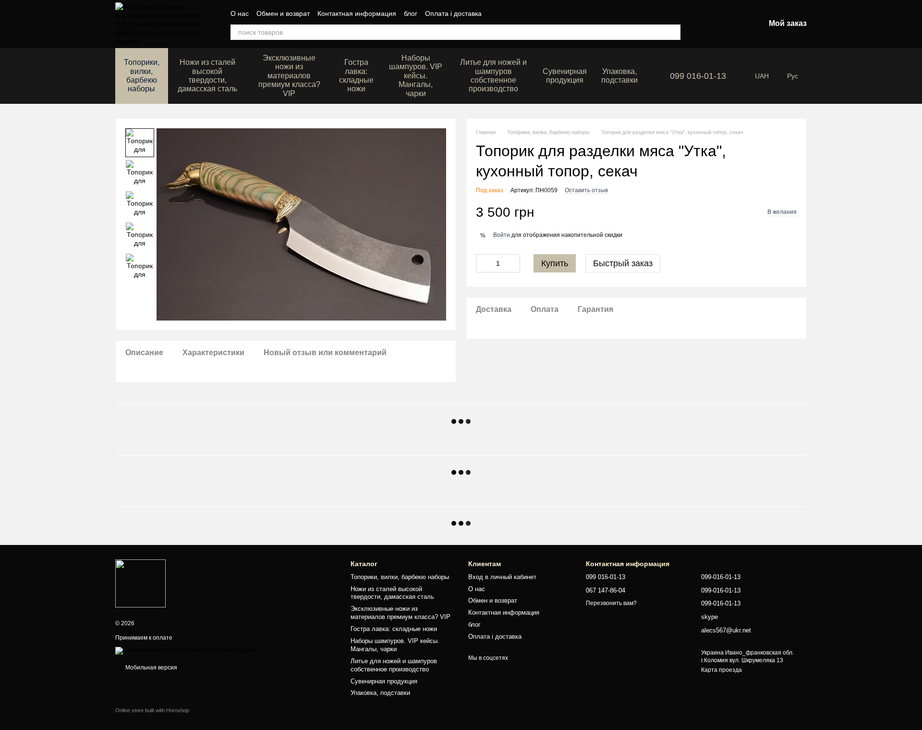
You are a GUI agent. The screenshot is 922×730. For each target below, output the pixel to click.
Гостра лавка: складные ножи (356, 75)
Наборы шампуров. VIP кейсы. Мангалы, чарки (415, 76)
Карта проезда (721, 670)
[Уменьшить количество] (483, 263)
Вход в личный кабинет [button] (502, 577)
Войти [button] (501, 235)
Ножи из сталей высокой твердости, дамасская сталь (207, 75)
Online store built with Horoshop (152, 710)
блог (410, 13)
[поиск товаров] (672, 32)
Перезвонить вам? (611, 603)
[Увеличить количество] (513, 263)
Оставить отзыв (586, 190)
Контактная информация (356, 13)
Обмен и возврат (283, 13)
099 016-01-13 (698, 76)
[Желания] (707, 24)
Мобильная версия (150, 667)
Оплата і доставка (453, 13)
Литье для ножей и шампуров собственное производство (493, 75)
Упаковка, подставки (619, 75)
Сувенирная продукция (565, 75)
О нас (239, 13)
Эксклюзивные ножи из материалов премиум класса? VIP (289, 76)
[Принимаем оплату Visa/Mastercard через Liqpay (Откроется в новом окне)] (185, 650)
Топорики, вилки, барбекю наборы (141, 75)
